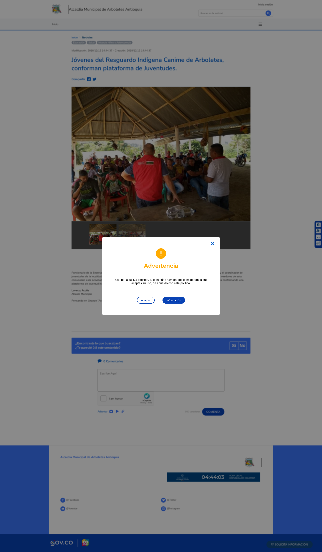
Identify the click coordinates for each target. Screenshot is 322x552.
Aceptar (146, 300)
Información (174, 300)
